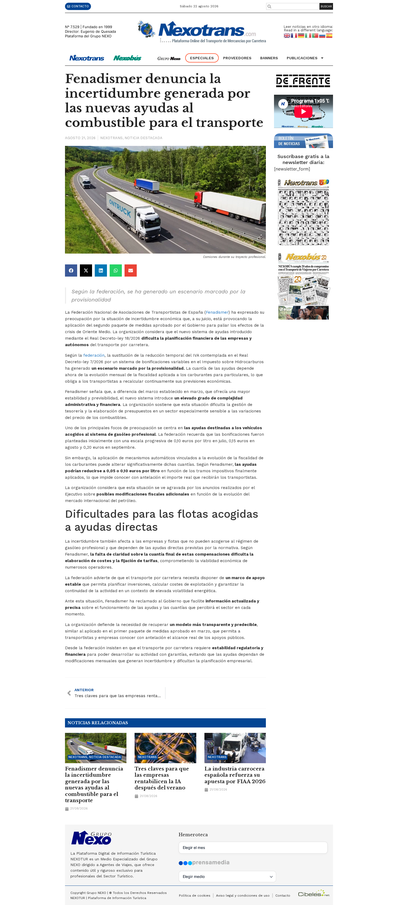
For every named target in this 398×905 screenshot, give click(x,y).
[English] (287, 35)
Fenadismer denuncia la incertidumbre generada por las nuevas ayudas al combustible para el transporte (94, 785)
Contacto (282, 895)
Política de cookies (194, 895)
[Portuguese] (315, 35)
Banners (269, 58)
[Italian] (308, 35)
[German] (301, 35)
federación (94, 355)
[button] (71, 270)
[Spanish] (329, 35)
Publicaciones (302, 58)
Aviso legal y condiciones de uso (243, 895)
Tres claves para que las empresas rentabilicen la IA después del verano (162, 778)
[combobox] (293, 6)
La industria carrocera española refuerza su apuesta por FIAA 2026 (235, 775)
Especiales (202, 58)
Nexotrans (111, 138)
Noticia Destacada (143, 138)
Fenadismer (217, 312)
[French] (294, 35)
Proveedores (237, 58)
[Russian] (322, 35)
